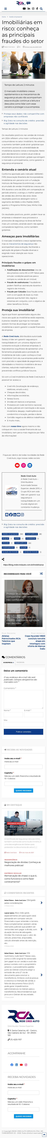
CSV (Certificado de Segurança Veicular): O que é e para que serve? (23, 829)
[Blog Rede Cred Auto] (23, 4)
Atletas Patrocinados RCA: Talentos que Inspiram (11, 640)
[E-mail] (7, 515)
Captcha (8, 773)
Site (5, 720)
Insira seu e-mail (12, 758)
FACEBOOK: (21, 662)
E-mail (27, 710)
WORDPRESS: (8, 662)
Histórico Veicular (16, 823)
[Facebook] (37, 8)
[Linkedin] (29, 8)
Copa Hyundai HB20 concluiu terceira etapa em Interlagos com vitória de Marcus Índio (35, 642)
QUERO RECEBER (23, 790)
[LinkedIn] (15, 515)
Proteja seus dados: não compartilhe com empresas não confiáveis (22, 596)
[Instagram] (33, 8)
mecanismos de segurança (21, 244)
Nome (7, 710)
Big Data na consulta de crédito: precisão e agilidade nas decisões (22, 620)
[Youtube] (24, 8)
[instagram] (22, 515)
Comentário (10, 688)
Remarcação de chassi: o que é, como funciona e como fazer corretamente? (20, 878)
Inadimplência (10, 860)
